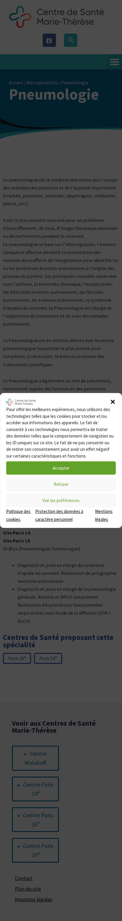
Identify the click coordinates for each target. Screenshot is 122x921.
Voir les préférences (61, 500)
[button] (113, 402)
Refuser (61, 484)
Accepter (61, 468)
